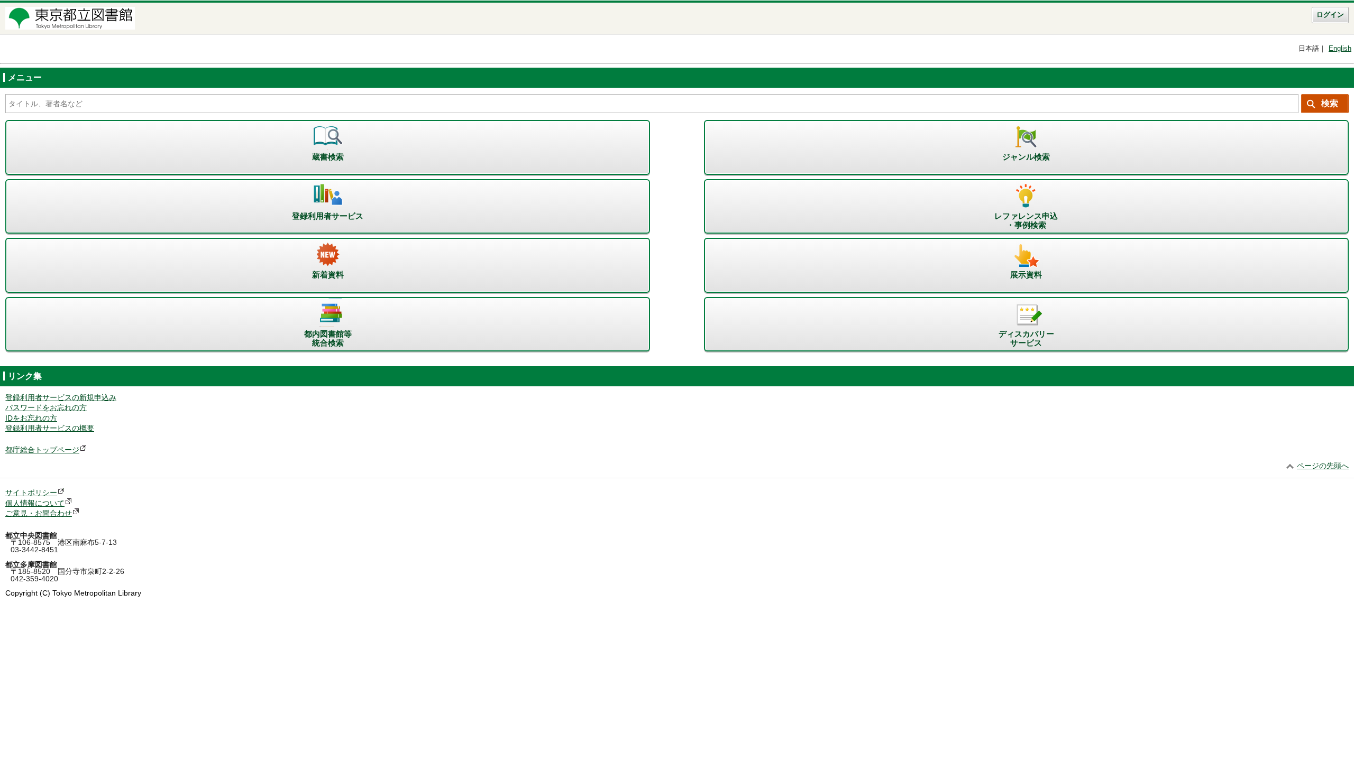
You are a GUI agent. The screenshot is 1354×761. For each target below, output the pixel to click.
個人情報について (35, 503)
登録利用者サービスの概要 (49, 428)
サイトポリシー (31, 493)
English (1340, 48)
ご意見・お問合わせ (38, 513)
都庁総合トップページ (42, 450)
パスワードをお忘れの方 (46, 408)
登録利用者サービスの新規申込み (60, 398)
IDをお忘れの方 (31, 418)
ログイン (1330, 14)
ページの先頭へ (1323, 466)
